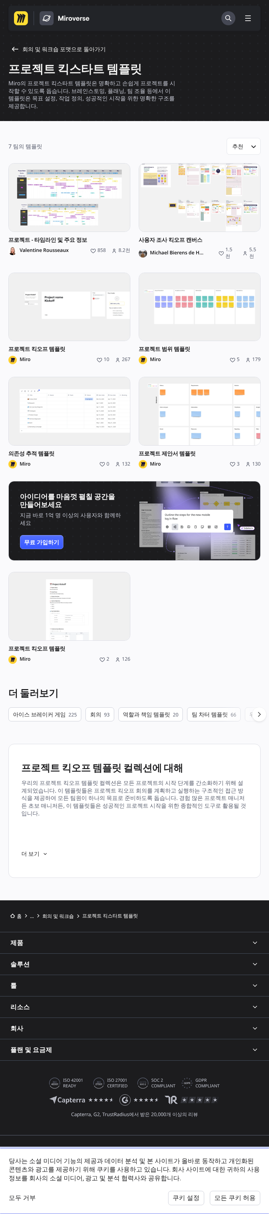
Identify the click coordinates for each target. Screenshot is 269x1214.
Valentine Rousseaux (44, 250)
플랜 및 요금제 (31, 1050)
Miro (25, 359)
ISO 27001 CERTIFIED (117, 1083)
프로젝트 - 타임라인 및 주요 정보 (47, 240)
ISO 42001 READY (73, 1083)
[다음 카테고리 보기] (259, 714)
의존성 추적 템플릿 (31, 453)
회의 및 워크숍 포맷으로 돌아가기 (64, 49)
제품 (17, 943)
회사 (17, 1028)
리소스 (20, 1007)
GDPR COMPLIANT (207, 1083)
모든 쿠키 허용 (235, 1198)
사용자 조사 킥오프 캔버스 (170, 240)
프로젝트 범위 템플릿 (164, 349)
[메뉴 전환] (248, 18)
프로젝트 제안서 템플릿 (167, 453)
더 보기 (30, 854)
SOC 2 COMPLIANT (163, 1083)
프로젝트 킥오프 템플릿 (36, 349)
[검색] (228, 18)
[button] (244, 146)
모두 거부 (22, 1198)
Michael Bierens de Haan (178, 253)
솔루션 (20, 964)
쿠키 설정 (186, 1198)
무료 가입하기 (41, 542)
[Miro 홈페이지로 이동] (21, 18)
